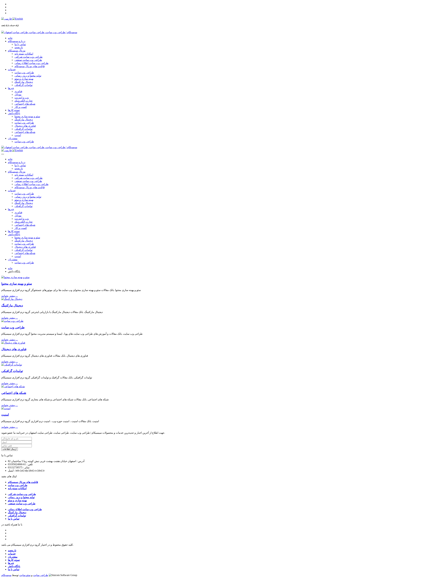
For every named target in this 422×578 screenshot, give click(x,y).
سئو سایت (24, 575)
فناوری (18, 91)
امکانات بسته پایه (24, 53)
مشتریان (12, 138)
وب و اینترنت (22, 97)
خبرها (11, 88)
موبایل (18, 94)
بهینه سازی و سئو (24, 78)
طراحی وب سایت (24, 72)
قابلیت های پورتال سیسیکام (30, 66)
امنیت (18, 135)
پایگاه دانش (14, 113)
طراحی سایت (40, 575)
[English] (17, 18)
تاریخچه (19, 47)
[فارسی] (6, 18)
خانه (10, 38)
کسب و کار (21, 107)
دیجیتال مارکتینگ (24, 81)
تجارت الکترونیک (23, 100)
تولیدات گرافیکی (23, 85)
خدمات (12, 69)
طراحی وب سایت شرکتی (29, 56)
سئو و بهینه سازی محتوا (27, 116)
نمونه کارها (14, 110)
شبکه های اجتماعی (25, 103)
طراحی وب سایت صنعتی (28, 60)
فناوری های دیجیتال (25, 125)
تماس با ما (20, 44)
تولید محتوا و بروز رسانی (28, 75)
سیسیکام (6, 575)
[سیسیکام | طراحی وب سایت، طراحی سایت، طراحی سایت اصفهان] (39, 32)
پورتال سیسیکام (16, 50)
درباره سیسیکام (16, 41)
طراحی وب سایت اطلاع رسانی (31, 63)
